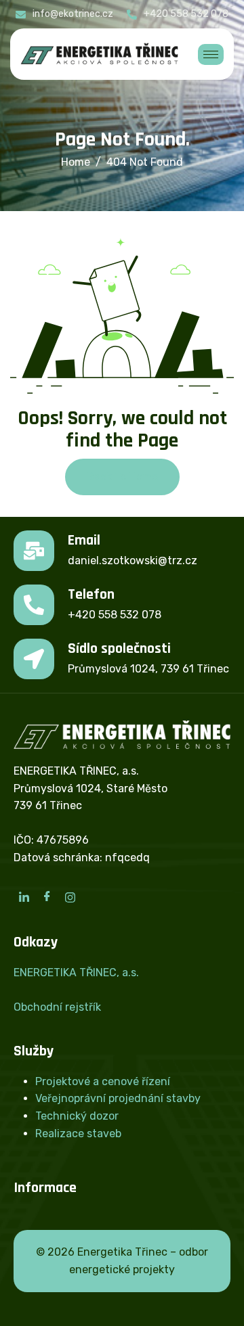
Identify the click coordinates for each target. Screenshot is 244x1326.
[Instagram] (70, 897)
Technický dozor (77, 1116)
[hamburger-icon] (211, 54)
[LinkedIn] (24, 897)
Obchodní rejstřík (57, 1007)
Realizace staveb (78, 1133)
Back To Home (122, 476)
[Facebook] (47, 897)
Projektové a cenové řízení (102, 1081)
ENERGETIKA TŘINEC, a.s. (76, 972)
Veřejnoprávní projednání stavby (118, 1098)
